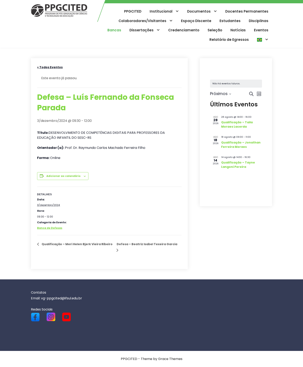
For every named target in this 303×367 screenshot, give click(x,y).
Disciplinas (258, 20)
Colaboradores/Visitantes (142, 20)
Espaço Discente (196, 20)
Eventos (261, 30)
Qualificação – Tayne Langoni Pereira (238, 164)
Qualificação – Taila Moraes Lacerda (237, 124)
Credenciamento (183, 30)
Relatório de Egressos (229, 39)
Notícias (238, 30)
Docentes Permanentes (246, 11)
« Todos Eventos (50, 67)
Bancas (114, 30)
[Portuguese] (262, 39)
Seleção (215, 30)
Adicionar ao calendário (63, 176)
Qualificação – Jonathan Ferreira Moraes (241, 144)
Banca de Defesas (49, 228)
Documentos (199, 11)
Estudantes (230, 20)
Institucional (161, 11)
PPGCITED (132, 11)
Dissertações (141, 30)
